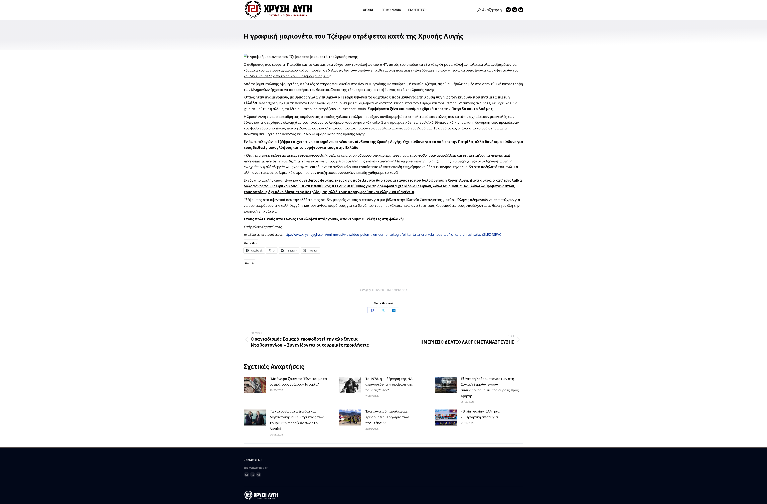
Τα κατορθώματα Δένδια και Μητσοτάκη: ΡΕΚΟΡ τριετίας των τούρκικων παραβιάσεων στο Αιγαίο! (297, 420)
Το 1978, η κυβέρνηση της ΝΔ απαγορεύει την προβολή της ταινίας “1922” (389, 384)
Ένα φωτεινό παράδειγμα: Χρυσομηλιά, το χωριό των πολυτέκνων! (387, 417)
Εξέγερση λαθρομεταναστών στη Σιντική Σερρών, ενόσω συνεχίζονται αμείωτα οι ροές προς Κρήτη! (490, 387)
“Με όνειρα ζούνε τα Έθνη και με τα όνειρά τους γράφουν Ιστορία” (298, 381)
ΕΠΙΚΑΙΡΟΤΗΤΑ (381, 290)
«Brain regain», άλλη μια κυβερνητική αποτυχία (480, 414)
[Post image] (255, 385)
